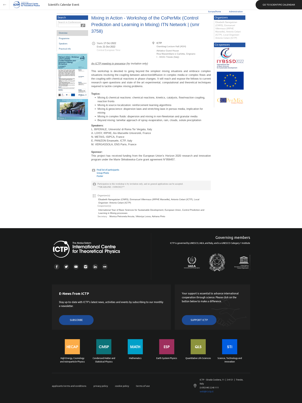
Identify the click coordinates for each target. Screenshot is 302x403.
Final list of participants (108, 170)
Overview (63, 33)
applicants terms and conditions (69, 386)
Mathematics (135, 358)
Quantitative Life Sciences (198, 358)
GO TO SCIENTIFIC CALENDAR (279, 4)
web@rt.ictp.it (206, 391)
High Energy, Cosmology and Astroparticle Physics (72, 360)
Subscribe (76, 320)
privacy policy (100, 386)
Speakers (63, 43)
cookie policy (122, 386)
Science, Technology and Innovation (230, 360)
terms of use (143, 386)
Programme (64, 38)
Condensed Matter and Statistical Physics (104, 360)
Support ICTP (199, 320)
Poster (100, 176)
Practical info (65, 49)
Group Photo (103, 173)
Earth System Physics (166, 358)
